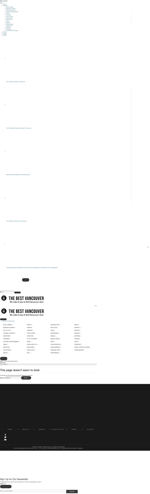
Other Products (56, 344)
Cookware (6, 338)
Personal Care (55, 350)
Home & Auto (30, 350)
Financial (30, 330)
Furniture (30, 336)
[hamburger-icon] (3, 319)
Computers (6, 336)
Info (28, 353)
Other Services (55, 347)
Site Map (90, 429)
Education (6, 347)
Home (4, 4)
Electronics (7, 350)
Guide (28, 341)
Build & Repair (7, 324)
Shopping (77, 336)
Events (4, 33)
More (52, 341)
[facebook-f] (5, 435)
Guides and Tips (31, 344)
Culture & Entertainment (11, 341)
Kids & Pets (54, 327)
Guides (5, 32)
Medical (53, 336)
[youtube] (5, 440)
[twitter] (5, 438)
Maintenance (54, 333)
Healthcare (30, 347)
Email (1, 483)
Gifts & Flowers (32, 338)
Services (77, 333)
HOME (10, 429)
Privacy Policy (58, 429)
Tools (76, 341)
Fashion (29, 327)
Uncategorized (79, 350)
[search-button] (17, 292)
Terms (74, 429)
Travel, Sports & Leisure (81, 347)
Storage (77, 338)
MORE (4, 35)
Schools (77, 330)
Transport (77, 344)
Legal (52, 330)
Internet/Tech (55, 324)
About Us (26, 429)
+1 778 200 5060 (42, 448)
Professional (55, 353)
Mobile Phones (55, 338)
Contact (42, 429)
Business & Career (8, 327)
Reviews (76, 327)
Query (76, 324)
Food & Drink (31, 333)
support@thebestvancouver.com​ (25, 448)
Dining (5, 344)
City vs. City (6, 330)
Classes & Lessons (8, 333)
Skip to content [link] (3, 1)
